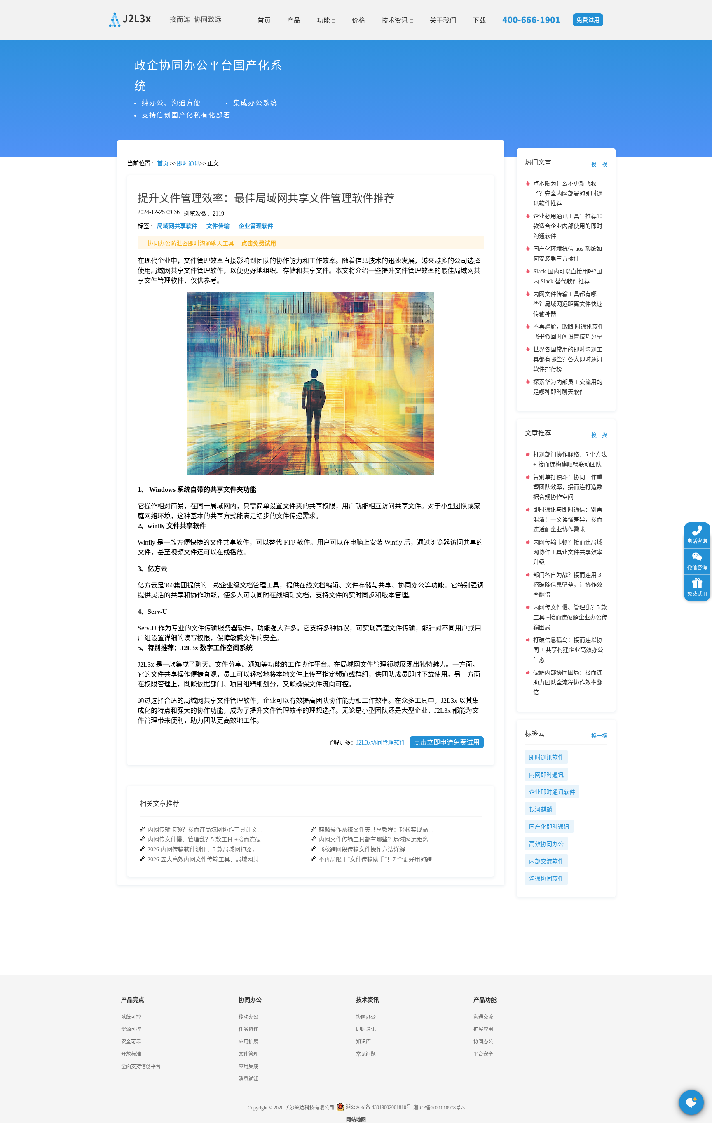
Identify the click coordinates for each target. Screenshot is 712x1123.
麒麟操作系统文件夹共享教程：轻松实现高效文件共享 (378, 830)
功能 (324, 20)
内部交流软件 (546, 861)
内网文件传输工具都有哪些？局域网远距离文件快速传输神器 (378, 839)
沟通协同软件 (546, 879)
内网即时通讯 (546, 775)
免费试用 (588, 20)
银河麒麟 (540, 809)
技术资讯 (396, 20)
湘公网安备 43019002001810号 (377, 1107)
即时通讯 (366, 1029)
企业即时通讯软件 (552, 792)
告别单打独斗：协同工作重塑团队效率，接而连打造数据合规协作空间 (567, 487)
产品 (293, 20)
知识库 (363, 1042)
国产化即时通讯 (549, 827)
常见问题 (28, 289)
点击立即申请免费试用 (447, 742)
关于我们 (443, 20)
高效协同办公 (546, 844)
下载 (479, 20)
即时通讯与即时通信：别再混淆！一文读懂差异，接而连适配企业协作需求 (567, 520)
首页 (264, 20)
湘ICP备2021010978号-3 (439, 1108)
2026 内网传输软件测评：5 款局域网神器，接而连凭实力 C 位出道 (207, 849)
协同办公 (366, 1017)
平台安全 (483, 1054)
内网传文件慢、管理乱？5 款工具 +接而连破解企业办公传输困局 (207, 839)
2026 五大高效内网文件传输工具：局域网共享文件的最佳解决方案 (207, 859)
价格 (358, 20)
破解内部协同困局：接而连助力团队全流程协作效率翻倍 (567, 682)
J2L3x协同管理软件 (380, 743)
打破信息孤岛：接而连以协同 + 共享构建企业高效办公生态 (568, 650)
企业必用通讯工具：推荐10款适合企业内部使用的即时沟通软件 (567, 226)
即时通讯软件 (546, 757)
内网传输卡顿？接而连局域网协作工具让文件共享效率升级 (207, 830)
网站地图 (356, 1120)
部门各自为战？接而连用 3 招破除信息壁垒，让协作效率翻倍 (567, 585)
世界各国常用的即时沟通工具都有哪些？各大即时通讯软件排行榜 (567, 359)
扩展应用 (483, 1029)
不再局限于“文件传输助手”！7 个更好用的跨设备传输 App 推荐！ (378, 859)
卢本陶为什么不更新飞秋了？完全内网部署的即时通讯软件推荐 (567, 194)
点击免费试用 (258, 243)
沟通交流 (483, 1017)
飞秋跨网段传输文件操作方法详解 (362, 849)
